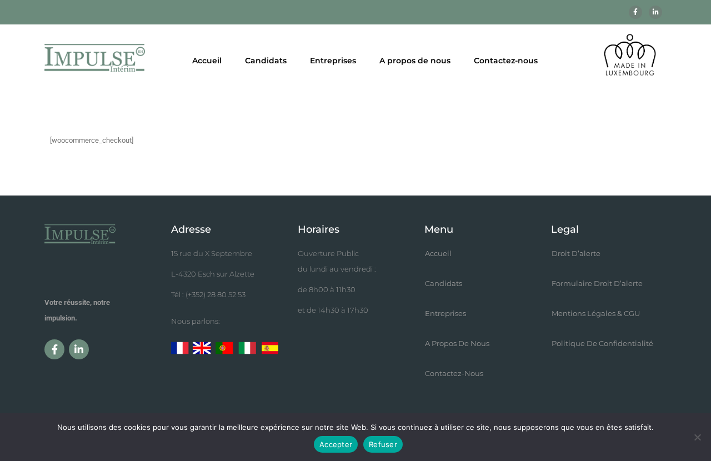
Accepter (335, 444)
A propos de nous (414, 61)
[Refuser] (697, 437)
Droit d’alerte (576, 253)
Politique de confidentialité (602, 343)
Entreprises (333, 61)
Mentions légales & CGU (596, 313)
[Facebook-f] (635, 12)
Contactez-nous (506, 61)
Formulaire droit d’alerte (597, 283)
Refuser (383, 444)
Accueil (207, 61)
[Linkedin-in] (655, 12)
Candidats (266, 61)
